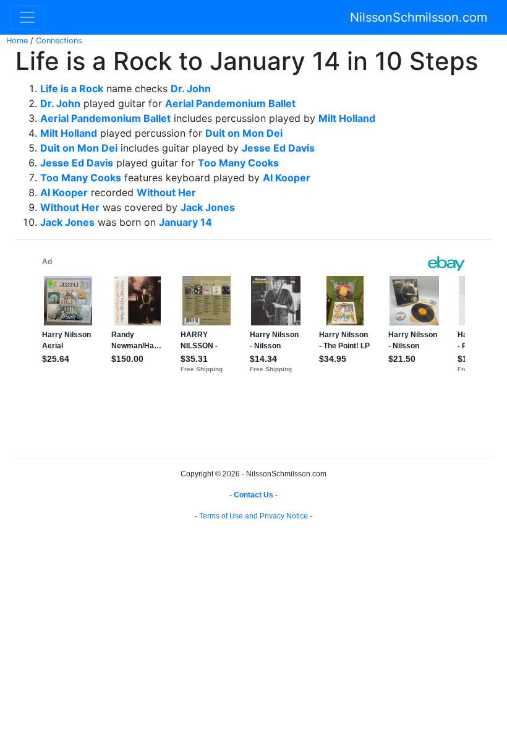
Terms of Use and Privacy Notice (253, 516)
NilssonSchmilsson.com (418, 17)
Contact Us (253, 495)
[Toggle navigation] (27, 17)
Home (17, 40)
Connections (59, 40)
